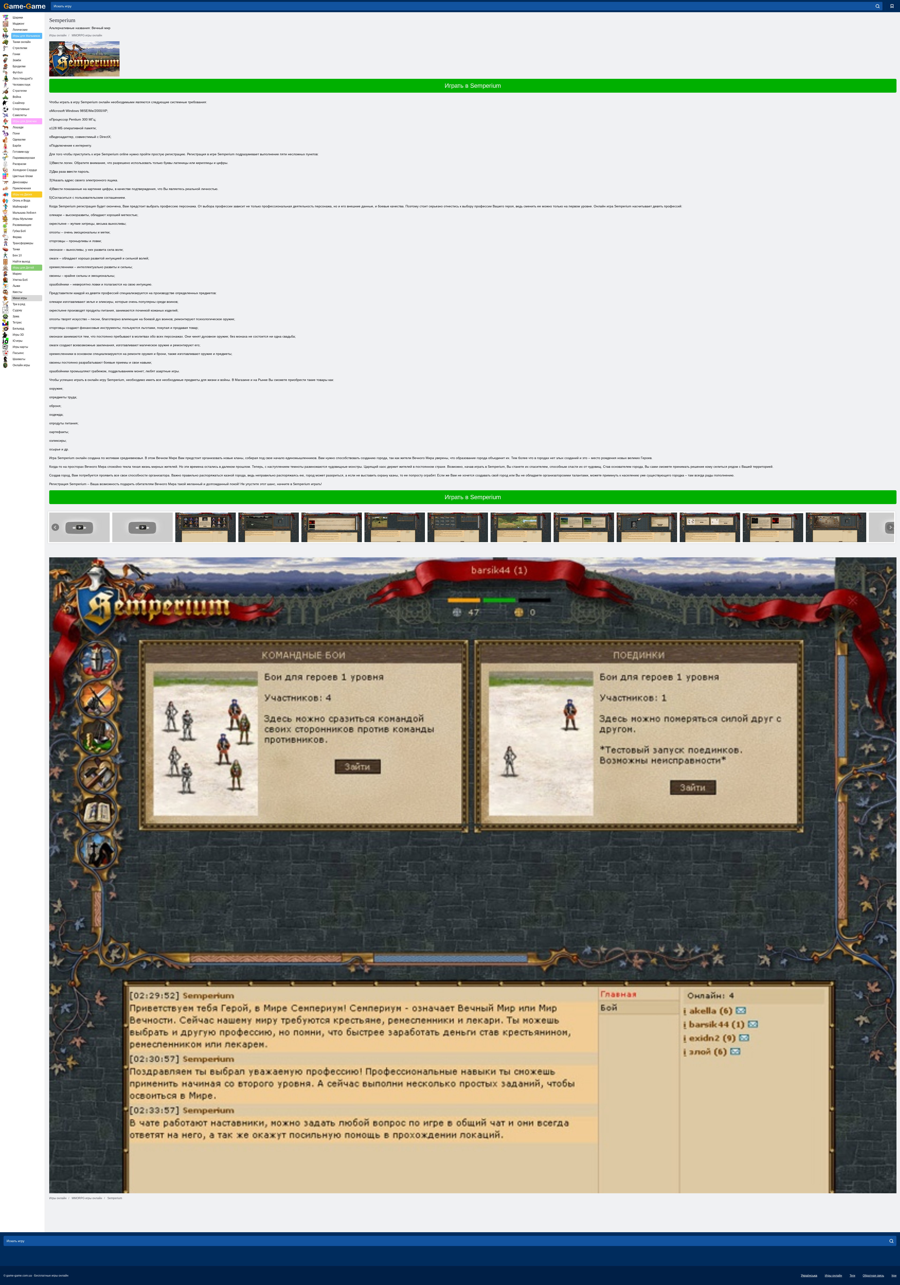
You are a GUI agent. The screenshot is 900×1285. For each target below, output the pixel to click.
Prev (55, 527)
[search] (878, 6)
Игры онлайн (833, 1275)
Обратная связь (873, 1275)
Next (890, 527)
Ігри (894, 1275)
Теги (852, 1275)
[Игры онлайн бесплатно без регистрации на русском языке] (25, 6)
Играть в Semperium (473, 85)
